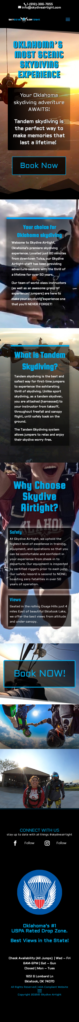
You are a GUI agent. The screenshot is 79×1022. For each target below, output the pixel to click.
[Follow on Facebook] (15, 843)
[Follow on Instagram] (47, 843)
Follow (29, 843)
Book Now (39, 165)
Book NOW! (40, 674)
